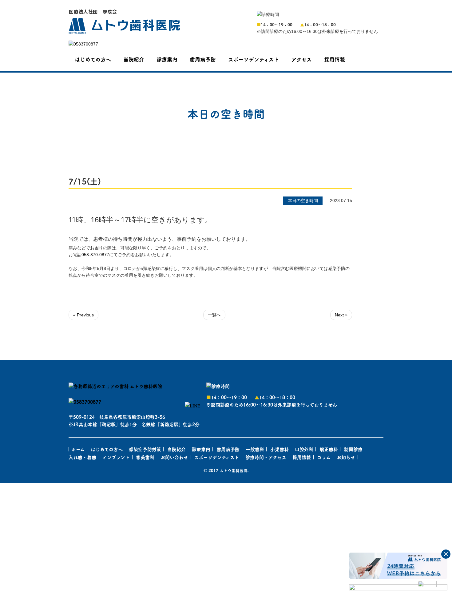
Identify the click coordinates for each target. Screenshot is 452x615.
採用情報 (334, 59)
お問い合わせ (174, 457)
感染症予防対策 (145, 449)
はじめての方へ (93, 59)
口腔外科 (304, 449)
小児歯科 (279, 449)
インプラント (116, 457)
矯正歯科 (328, 449)
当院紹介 (133, 59)
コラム (324, 457)
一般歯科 (255, 449)
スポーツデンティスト (253, 59)
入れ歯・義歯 (82, 457)
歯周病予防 (203, 59)
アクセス (301, 59)
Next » (341, 314)
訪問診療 (353, 449)
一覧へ (214, 314)
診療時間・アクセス (265, 457)
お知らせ (346, 457)
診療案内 (167, 59)
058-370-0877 (95, 254)
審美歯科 (145, 457)
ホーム (78, 449)
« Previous (83, 314)
